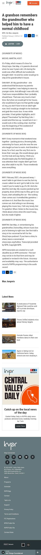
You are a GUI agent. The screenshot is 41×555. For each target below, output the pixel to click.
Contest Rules (8, 532)
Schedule (7, 486)
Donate (34, 3)
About (6, 477)
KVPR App (7, 491)
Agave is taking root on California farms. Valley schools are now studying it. (27, 353)
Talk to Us (7, 500)
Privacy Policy (8, 509)
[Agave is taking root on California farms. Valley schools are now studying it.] (9, 354)
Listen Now (20, 426)
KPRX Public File (9, 523)
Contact (6, 496)
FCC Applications (9, 518)
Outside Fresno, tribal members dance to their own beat (27, 337)
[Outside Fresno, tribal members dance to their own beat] (9, 338)
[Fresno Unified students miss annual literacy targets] (9, 323)
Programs (7, 482)
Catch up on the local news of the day (20, 411)
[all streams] (38, 552)
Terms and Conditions (11, 514)
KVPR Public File (9, 528)
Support (7, 505)
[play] (3, 552)
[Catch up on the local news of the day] (20, 386)
